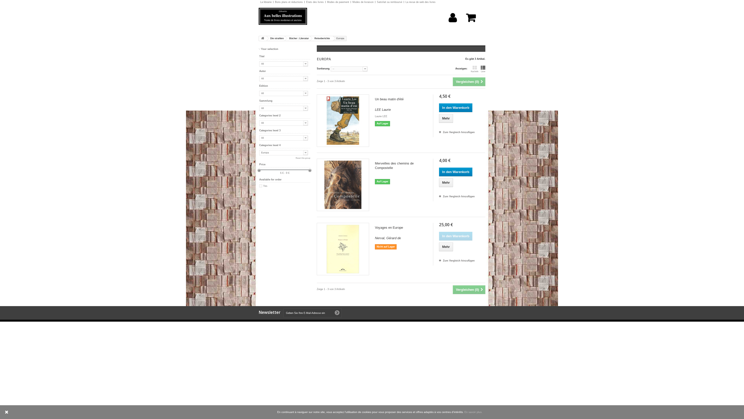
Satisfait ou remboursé (389, 2)
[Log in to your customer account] (453, 24)
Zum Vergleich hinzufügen (459, 132)
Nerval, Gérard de (388, 238)
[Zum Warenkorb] (472, 20)
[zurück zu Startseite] (262, 38)
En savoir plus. (473, 412)
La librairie (266, 2)
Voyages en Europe (389, 227)
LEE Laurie (383, 110)
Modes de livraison (363, 2)
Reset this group (303, 158)
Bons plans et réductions (289, 2)
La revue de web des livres (421, 2)
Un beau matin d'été (389, 99)
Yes (265, 185)
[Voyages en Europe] (343, 249)
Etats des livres (315, 2)
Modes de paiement (338, 2)
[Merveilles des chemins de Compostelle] (343, 185)
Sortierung (323, 68)
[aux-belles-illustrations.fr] (294, 16)
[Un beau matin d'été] (343, 120)
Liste (483, 71)
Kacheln (474, 71)
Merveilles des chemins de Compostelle (394, 166)
